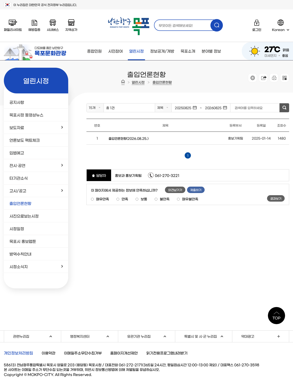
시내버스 (53, 29)
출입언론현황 (162, 82)
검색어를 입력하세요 (249, 107)
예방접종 (34, 29)
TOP (276, 317)
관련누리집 (37, 336)
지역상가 (71, 29)
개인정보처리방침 (18, 353)
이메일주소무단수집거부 (83, 353)
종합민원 (94, 51)
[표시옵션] (252, 77)
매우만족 (102, 199)
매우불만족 (190, 199)
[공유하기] (263, 77)
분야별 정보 (211, 51)
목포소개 (188, 51)
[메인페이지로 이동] (128, 26)
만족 (125, 199)
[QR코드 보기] (284, 77)
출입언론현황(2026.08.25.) (128, 138)
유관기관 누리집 (151, 336)
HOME (123, 82)
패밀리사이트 (13, 29)
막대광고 (247, 336)
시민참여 (115, 51)
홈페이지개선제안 (124, 353)
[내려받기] (273, 77)
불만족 (164, 199)
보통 (144, 199)
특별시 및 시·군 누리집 (208, 336)
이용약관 (48, 353)
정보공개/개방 (162, 51)
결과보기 (275, 198)
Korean (278, 29)
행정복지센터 (94, 336)
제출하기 (195, 189)
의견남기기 (175, 189)
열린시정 (136, 51)
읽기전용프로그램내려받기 (166, 353)
